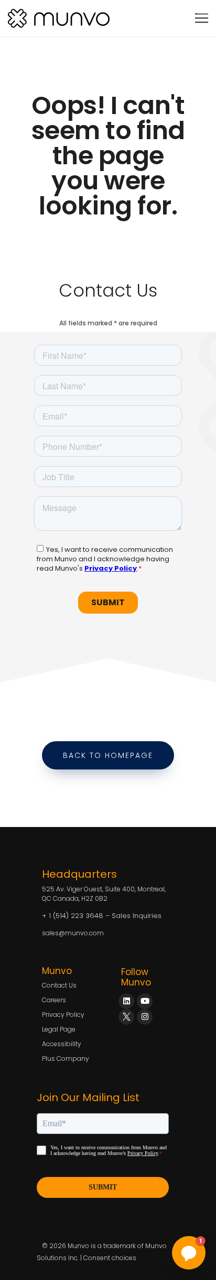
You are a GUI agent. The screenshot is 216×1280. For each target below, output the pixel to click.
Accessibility (61, 1043)
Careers (54, 999)
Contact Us (59, 985)
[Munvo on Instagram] (145, 1017)
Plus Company (65, 1058)
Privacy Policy (63, 1014)
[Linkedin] (126, 1001)
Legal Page (58, 1029)
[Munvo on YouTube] (145, 1001)
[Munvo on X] (126, 1017)
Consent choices (109, 1257)
